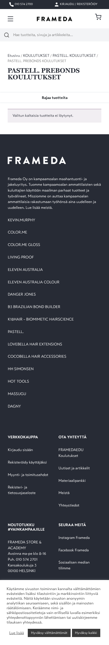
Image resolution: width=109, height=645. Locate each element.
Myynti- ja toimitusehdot (28, 475)
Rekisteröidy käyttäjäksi (27, 462)
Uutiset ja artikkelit (74, 468)
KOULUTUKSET (36, 56)
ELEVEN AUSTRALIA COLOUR (33, 282)
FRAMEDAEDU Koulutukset (71, 453)
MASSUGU (17, 394)
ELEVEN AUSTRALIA (25, 270)
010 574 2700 (23, 4)
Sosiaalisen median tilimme (74, 565)
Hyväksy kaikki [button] (86, 633)
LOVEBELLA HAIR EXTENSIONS (35, 344)
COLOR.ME (17, 232)
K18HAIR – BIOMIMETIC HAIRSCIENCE (41, 319)
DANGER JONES (22, 294)
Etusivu (14, 56)
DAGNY (14, 406)
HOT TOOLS (18, 381)
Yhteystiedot (68, 505)
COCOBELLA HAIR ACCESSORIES (37, 356)
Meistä (64, 493)
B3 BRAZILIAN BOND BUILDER (34, 307)
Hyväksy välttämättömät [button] (49, 633)
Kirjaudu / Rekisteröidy (78, 4)
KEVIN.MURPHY (22, 220)
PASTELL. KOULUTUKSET (74, 56)
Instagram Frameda (74, 538)
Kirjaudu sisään (20, 450)
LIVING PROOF (21, 257)
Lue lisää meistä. (40, 208)
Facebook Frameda (73, 550)
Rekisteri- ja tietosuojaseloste (21, 490)
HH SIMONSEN (21, 369)
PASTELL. (16, 332)
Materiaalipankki (72, 481)
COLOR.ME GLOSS (24, 245)
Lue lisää (16, 633)
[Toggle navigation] (10, 18)
